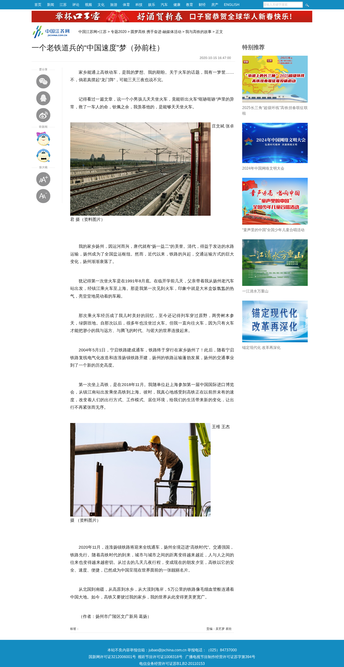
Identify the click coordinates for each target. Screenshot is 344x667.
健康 (176, 5)
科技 (139, 5)
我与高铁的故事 (198, 32)
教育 (189, 5)
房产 (214, 5)
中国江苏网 (87, 32)
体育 (126, 5)
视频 (88, 5)
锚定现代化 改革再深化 (261, 348)
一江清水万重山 (255, 291)
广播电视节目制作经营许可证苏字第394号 (220, 657)
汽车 (164, 5)
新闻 (50, 5)
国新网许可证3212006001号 (112, 657)
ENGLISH (231, 5)
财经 (202, 5)
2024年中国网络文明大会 (263, 168)
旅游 (113, 5)
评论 (75, 5)
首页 (37, 5)
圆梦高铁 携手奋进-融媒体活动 (156, 32)
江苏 (63, 5)
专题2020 (119, 32)
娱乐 (151, 5)
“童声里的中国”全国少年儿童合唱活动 (273, 230)
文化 (101, 5)
